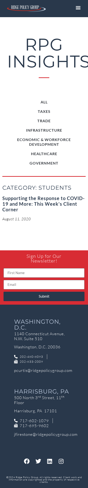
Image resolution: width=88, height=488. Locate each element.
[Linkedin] (49, 461)
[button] (78, 7)
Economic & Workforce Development (44, 141)
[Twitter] (38, 461)
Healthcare (44, 153)
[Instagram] (61, 461)
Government (44, 163)
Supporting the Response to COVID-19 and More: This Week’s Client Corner (43, 203)
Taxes (44, 111)
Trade (44, 120)
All (44, 102)
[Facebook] (26, 461)
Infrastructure (44, 130)
